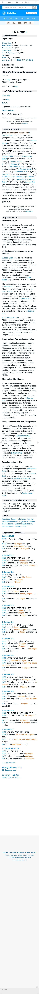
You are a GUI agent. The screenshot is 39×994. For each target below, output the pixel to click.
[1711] (2, 447)
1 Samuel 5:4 (24, 299)
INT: (3, 549)
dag (8, 80)
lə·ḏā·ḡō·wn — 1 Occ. (11, 777)
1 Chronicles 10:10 (15, 167)
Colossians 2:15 (23, 436)
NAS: (4, 544)
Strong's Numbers (9, 521)
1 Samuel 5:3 (19, 177)
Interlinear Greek (9, 519)
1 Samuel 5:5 (15, 172)
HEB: (4, 539)
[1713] (36, 447)
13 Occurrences (8, 763)
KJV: (4, 546)
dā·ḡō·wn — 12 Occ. (10, 775)
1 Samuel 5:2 (7, 177)
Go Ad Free (4, 989)
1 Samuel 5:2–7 (8, 286)
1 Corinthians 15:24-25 (20, 478)
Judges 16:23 (7, 156)
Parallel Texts (20, 526)
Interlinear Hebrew (25, 519)
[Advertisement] (19, 822)
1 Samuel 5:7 (11, 164)
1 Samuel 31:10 (24, 169)
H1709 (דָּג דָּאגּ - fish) (24, 60)
